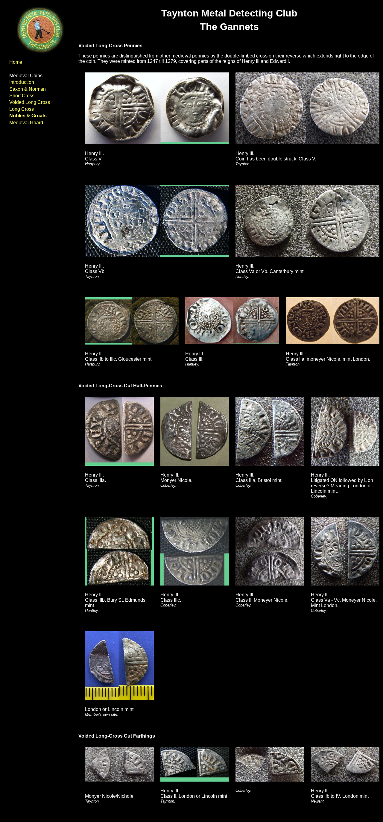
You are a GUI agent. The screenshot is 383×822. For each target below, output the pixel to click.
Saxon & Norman (27, 89)
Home (15, 62)
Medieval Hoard (26, 122)
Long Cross (21, 109)
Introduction (21, 82)
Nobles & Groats (28, 115)
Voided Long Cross (29, 102)
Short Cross (21, 95)
